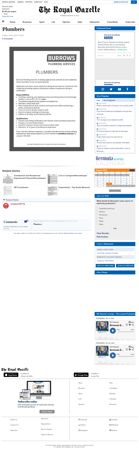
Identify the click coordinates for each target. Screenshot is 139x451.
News (12, 22)
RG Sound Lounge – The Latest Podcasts (116, 314)
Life (53, 22)
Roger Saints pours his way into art (109, 137)
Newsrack (112, 404)
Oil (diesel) (103, 214)
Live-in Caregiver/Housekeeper (73, 175)
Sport (41, 22)
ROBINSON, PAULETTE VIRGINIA (109, 257)
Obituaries (94, 22)
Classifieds (112, 22)
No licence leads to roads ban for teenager (112, 131)
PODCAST (38, 2)
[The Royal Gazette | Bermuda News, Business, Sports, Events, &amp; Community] (69, 9)
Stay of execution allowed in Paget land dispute (114, 126)
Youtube (114, 419)
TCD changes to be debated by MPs (110, 120)
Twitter (82, 425)
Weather (112, 393)
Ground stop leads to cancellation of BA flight (113, 143)
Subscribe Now (7, 16)
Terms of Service (68, 233)
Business (27, 22)
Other (101, 224)
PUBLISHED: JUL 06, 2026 (105, 343)
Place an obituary (125, 265)
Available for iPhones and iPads (27, 374)
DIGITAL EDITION (8, 2)
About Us (13, 419)
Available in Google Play (95, 374)
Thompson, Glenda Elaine (105, 260)
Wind (101, 221)
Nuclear (102, 211)
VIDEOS (20, 2)
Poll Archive (102, 237)
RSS (46, 2)
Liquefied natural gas (107, 208)
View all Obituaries (105, 265)
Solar (101, 218)
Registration (45, 424)
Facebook (83, 419)
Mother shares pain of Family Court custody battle (115, 106)
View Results (103, 233)
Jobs (80, 22)
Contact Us (14, 425)
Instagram (84, 430)
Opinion (66, 22)
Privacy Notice (46, 429)
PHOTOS (29, 2)
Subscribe (130, 22)
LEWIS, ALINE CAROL (105, 249)
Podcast (114, 430)
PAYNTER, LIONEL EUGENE (107, 253)
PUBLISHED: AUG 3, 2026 (105, 318)
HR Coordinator (21, 187)
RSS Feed (114, 425)
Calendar (112, 399)
